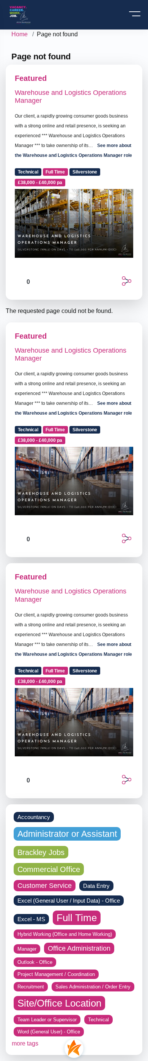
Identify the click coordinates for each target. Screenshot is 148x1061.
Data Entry (96, 886)
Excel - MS (31, 919)
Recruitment (30, 987)
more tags (25, 1043)
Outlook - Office (34, 962)
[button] (126, 281)
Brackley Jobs (41, 852)
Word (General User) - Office (48, 1032)
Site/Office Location (59, 1003)
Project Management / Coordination (56, 974)
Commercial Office (48, 869)
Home (19, 34)
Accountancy (33, 817)
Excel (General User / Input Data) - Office (68, 900)
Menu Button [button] (135, 16)
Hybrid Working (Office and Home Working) (64, 934)
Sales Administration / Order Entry (93, 987)
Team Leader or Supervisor (47, 1019)
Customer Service (44, 885)
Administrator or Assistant (67, 834)
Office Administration (79, 948)
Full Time (55, 172)
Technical (28, 172)
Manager (26, 949)
